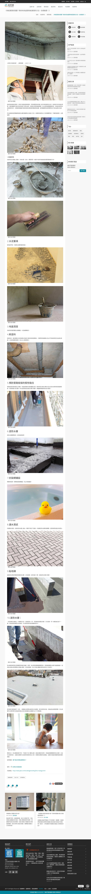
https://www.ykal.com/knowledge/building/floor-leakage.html (29, 771)
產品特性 (53, 6)
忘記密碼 (54, 889)
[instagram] (16, 872)
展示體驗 (6, 1)
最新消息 (69, 862)
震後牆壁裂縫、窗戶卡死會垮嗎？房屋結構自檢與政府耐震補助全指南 (76, 85)
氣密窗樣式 (76, 133)
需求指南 (46, 6)
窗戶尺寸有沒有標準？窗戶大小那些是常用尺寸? (76, 49)
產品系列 (60, 6)
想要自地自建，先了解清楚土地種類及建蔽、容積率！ (76, 73)
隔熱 (73, 136)
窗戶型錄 (69, 860)
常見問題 (72, 1)
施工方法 (16, 777)
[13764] (7, 787)
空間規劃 (70, 133)
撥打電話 (83, 170)
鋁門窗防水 (22, 777)
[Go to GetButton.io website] (87, 888)
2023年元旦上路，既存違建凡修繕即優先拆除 (76, 61)
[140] (11, 787)
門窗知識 (69, 857)
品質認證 (39, 6)
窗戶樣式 (68, 1)
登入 (46, 889)
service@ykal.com (13, 868)
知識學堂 (74, 6)
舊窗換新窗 (10, 777)
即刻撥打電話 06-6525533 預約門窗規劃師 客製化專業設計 (45, 892)
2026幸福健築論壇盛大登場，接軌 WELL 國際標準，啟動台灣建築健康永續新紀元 (76, 102)
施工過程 (46, 817)
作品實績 (67, 6)
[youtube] (13, 872)
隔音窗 (82, 133)
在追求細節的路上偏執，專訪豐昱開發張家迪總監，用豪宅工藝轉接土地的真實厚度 (76, 94)
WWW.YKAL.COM (14, 866)
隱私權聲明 (35, 889)
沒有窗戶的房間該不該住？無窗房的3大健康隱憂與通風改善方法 (76, 67)
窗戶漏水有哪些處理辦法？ (19, 760)
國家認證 (69, 851)
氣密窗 (69, 130)
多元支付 (69, 871)
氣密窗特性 (70, 854)
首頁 (37, 14)
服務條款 (28, 889)
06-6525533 (10, 863)
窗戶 (82, 136)
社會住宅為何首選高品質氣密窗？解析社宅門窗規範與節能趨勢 (76, 117)
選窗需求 (63, 1)
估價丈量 (82, 1)
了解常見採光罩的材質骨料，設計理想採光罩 (76, 55)
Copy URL (59, 783)
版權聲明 (22, 889)
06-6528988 (10, 865)
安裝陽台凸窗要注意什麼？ (13, 813)
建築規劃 (49, 14)
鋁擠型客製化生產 (71, 873)
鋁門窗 (77, 136)
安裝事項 (69, 868)
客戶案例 (77, 1)
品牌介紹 (32, 6)
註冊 (49, 889)
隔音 (69, 136)
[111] (15, 787)
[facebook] (10, 872)
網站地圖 (69, 865)
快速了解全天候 (13, 1)
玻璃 (81, 130)
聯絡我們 (69, 849)
